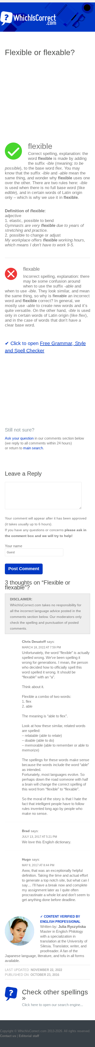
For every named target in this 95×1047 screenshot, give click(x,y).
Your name (13, 546)
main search (33, 448)
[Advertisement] (46, 96)
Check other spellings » (55, 994)
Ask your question (19, 438)
